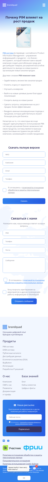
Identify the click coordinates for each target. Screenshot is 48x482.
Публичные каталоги (12, 353)
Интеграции (8, 366)
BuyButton (7, 362)
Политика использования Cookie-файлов (20, 464)
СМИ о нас (7, 385)
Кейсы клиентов (29, 385)
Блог (24, 381)
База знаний (30, 376)
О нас (6, 376)
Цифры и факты (28, 388)
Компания (7, 381)
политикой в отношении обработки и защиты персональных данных (26, 190)
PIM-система (8, 53)
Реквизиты (7, 388)
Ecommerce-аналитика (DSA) (15, 359)
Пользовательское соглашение (16, 460)
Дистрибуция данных (12, 356)
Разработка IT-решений (13, 369)
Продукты (9, 341)
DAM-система (8, 350)
